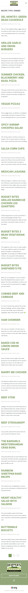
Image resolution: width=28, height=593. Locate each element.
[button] (26, 3)
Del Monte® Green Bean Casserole (14, 18)
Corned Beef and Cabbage (12, 295)
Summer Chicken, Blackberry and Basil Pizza (13, 78)
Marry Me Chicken (13, 372)
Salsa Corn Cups (12, 149)
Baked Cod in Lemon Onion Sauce (10, 346)
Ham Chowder (10, 320)
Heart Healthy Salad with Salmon (11, 501)
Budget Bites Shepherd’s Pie (11, 267)
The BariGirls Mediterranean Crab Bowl (12, 444)
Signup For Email (14, 576)
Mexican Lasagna (13, 172)
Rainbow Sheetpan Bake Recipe (11, 474)
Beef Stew (8, 397)
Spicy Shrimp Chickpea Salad (12, 126)
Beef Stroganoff (13, 423)
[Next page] (17, 555)
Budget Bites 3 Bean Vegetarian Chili (12, 235)
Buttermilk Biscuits (9, 528)
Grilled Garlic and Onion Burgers (11, 46)
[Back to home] (14, 3)
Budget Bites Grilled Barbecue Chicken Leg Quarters (13, 201)
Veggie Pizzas (10, 104)
